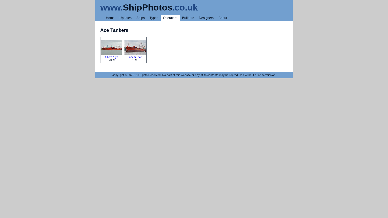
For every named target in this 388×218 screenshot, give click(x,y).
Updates (125, 18)
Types (154, 18)
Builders (188, 18)
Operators (170, 18)
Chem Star (135, 57)
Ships (140, 18)
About (222, 18)
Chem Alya (111, 57)
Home (110, 18)
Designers (206, 18)
